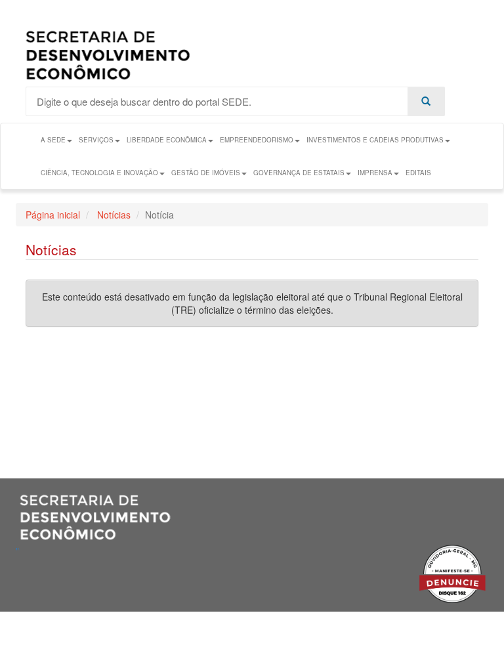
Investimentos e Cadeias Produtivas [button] (375, 139)
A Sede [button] (53, 139)
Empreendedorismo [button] (256, 139)
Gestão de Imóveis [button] (205, 172)
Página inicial (53, 214)
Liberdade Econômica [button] (167, 139)
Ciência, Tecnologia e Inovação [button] (99, 172)
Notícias (112, 214)
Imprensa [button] (375, 172)
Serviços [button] (96, 139)
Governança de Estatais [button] (299, 172)
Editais (418, 172)
